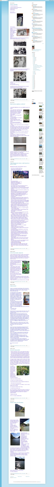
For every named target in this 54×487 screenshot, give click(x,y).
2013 (33, 83)
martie (34, 72)
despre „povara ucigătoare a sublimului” (17, 104)
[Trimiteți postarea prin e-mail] (26, 99)
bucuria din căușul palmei (15, 350)
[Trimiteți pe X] (12, 100)
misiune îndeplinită (43, 153)
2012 (33, 84)
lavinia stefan (34, 20)
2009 (33, 87)
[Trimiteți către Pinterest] (13, 100)
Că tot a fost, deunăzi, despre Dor (16, 252)
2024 (33, 55)
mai (33, 63)
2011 (33, 85)
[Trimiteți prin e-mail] (10, 100)
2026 (33, 53)
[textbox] (20, 133)
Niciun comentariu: (24, 99)
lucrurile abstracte (43, 146)
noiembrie (34, 58)
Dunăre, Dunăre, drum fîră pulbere (16, 402)
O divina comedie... (35, 9)
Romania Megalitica (35, 32)
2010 (33, 86)
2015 (33, 81)
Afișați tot (43, 43)
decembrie (34, 57)
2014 (33, 82)
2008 (33, 88)
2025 (33, 54)
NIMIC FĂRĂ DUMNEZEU (35, 13)
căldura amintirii (35, 68)
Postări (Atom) (14, 477)
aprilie (34, 71)
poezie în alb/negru (13, 4)
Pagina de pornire (20, 476)
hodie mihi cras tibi (35, 40)
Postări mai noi (12, 476)
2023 (33, 56)
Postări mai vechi (27, 476)
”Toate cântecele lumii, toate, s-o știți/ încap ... (38, 66)
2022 (33, 75)
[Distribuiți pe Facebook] (13, 100)
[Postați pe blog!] (11, 100)
